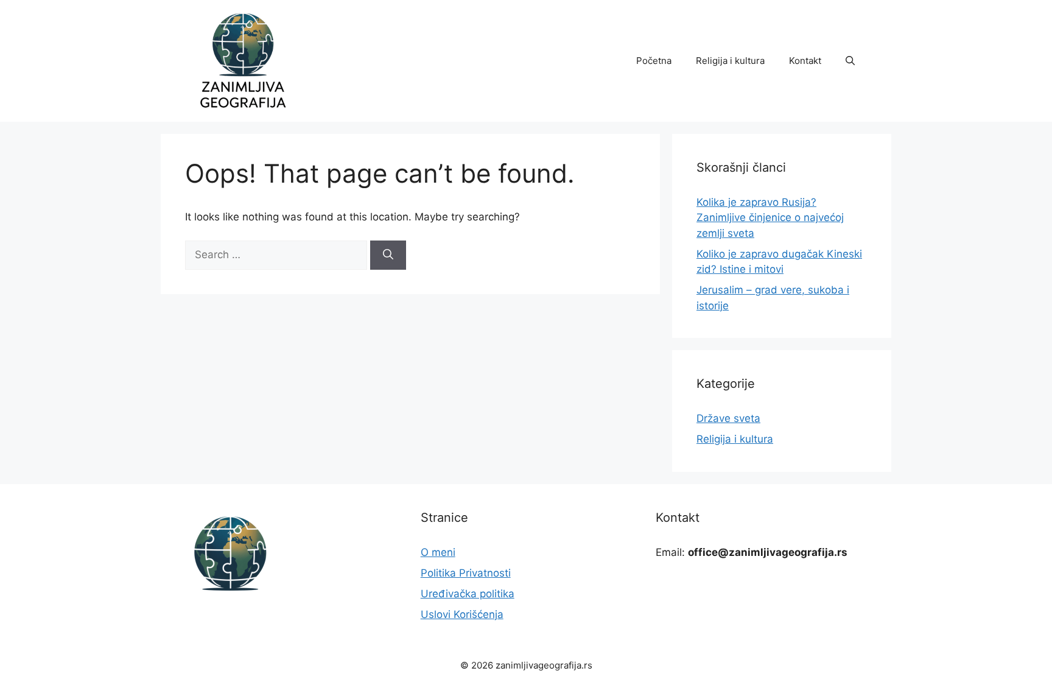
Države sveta (728, 418)
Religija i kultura (730, 60)
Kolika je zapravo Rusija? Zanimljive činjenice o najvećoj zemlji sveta (770, 217)
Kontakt (805, 60)
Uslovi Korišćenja (462, 614)
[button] (850, 61)
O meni (438, 552)
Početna (654, 60)
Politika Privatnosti (466, 573)
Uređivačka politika (467, 594)
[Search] (388, 255)
